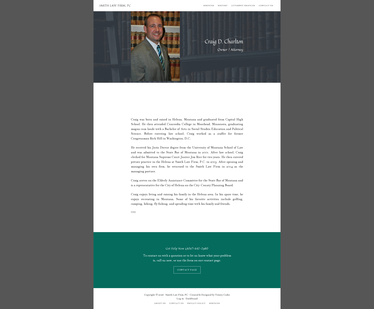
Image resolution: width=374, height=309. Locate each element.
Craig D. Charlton (224, 41)
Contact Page (187, 270)
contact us (154, 255)
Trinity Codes (222, 294)
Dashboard (192, 298)
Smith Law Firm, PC (115, 5)
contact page (212, 260)
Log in (180, 298)
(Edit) (133, 212)
